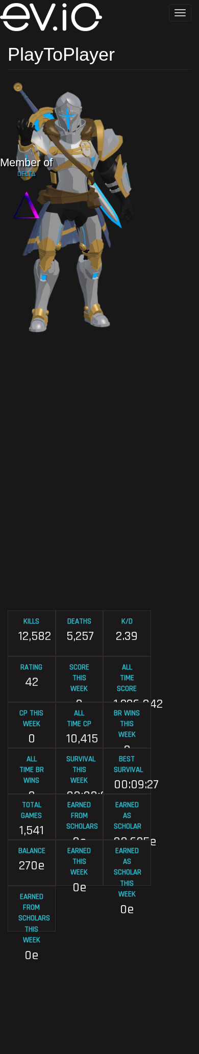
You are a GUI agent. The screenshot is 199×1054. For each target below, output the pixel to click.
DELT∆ (26, 173)
